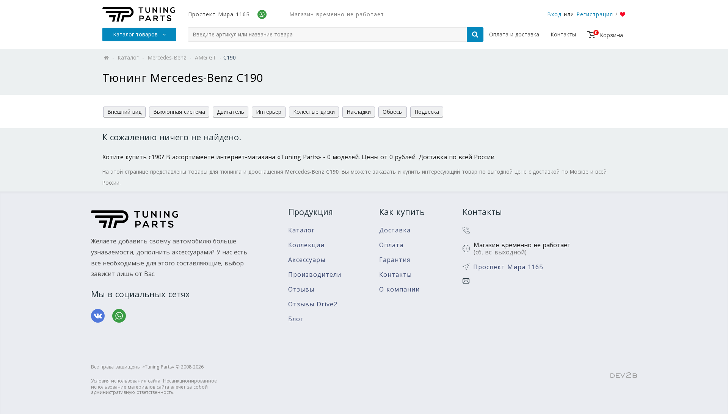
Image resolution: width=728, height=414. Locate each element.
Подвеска (426, 111)
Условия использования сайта (125, 381)
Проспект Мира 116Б (219, 14)
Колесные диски (314, 111)
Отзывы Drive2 (312, 304)
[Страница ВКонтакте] (98, 316)
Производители (314, 274)
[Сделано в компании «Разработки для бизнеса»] (623, 376)
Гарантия (394, 259)
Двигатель (230, 111)
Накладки (359, 111)
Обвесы (393, 111)
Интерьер (268, 111)
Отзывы (301, 289)
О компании (399, 289)
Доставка (395, 230)
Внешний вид (124, 111)
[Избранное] (623, 14)
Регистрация (594, 14)
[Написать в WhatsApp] (119, 316)
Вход (554, 14)
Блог (295, 319)
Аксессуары (306, 259)
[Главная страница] (138, 14)
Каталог (301, 230)
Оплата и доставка (514, 34)
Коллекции (306, 245)
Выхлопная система (179, 111)
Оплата (391, 245)
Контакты (563, 34)
